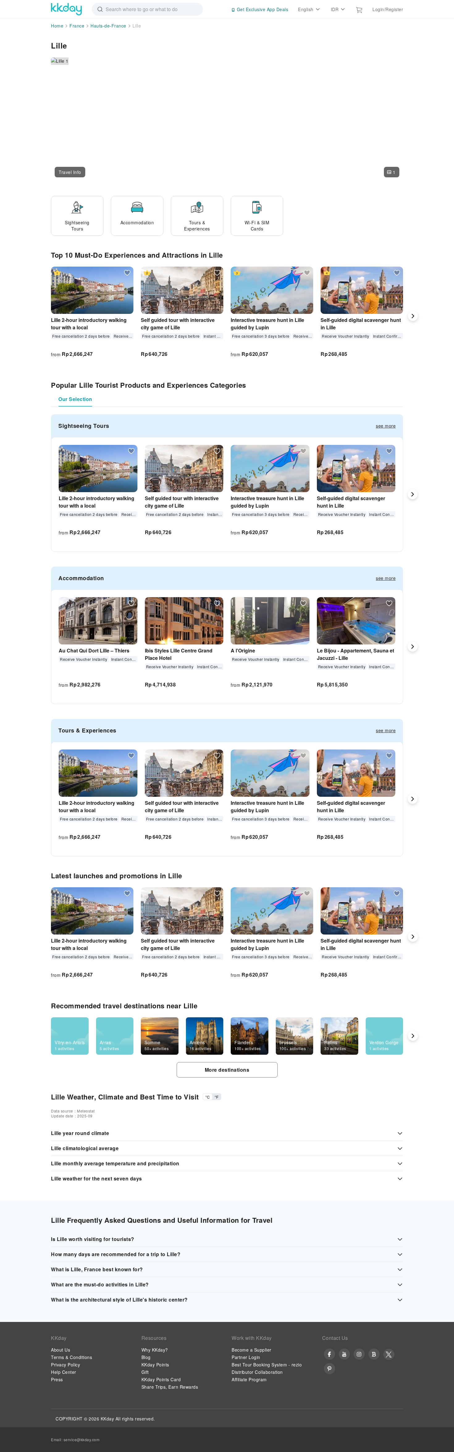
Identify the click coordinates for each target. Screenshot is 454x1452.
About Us (60, 1350)
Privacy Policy (65, 1364)
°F (216, 1097)
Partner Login (246, 1357)
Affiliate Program (249, 1379)
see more (386, 426)
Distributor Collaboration (257, 1372)
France (76, 26)
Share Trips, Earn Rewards (169, 1387)
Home (57, 26)
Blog (146, 1357)
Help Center (63, 1372)
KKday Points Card (161, 1379)
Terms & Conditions (71, 1357)
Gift (145, 1372)
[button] (70, 172)
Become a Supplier (251, 1350)
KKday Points (155, 1364)
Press (57, 1379)
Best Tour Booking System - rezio (267, 1364)
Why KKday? (154, 1350)
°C (207, 1097)
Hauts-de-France (108, 26)
